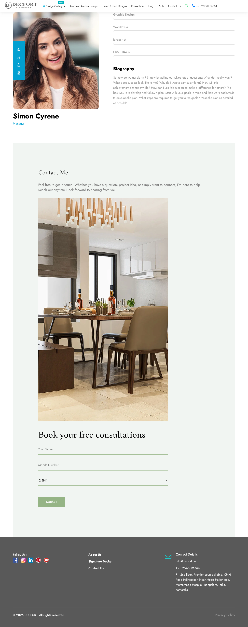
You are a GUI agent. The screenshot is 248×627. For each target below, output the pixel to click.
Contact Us (96, 568)
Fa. (18, 49)
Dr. (18, 64)
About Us (94, 554)
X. (18, 57)
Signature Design (100, 561)
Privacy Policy (225, 615)
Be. (18, 72)
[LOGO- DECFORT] (21, 5)
